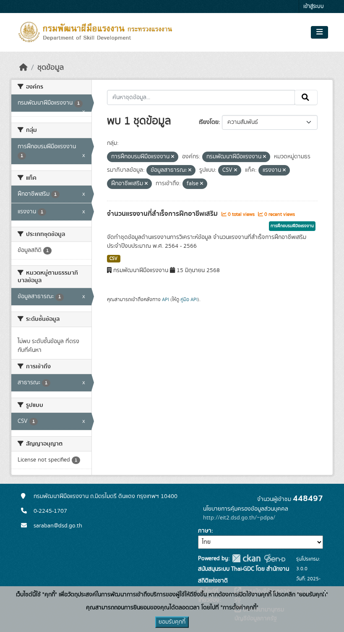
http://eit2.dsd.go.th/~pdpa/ (239, 518)
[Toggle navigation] (319, 32)
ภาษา (204, 531)
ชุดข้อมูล (50, 67)
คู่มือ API (189, 299)
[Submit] (306, 97)
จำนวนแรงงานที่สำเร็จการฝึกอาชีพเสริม (163, 213)
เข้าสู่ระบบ (313, 6)
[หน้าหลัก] (23, 67)
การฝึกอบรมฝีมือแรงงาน (292, 226)
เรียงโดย (209, 122)
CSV (113, 258)
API (165, 299)
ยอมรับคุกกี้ (172, 622)
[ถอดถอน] (172, 157)
